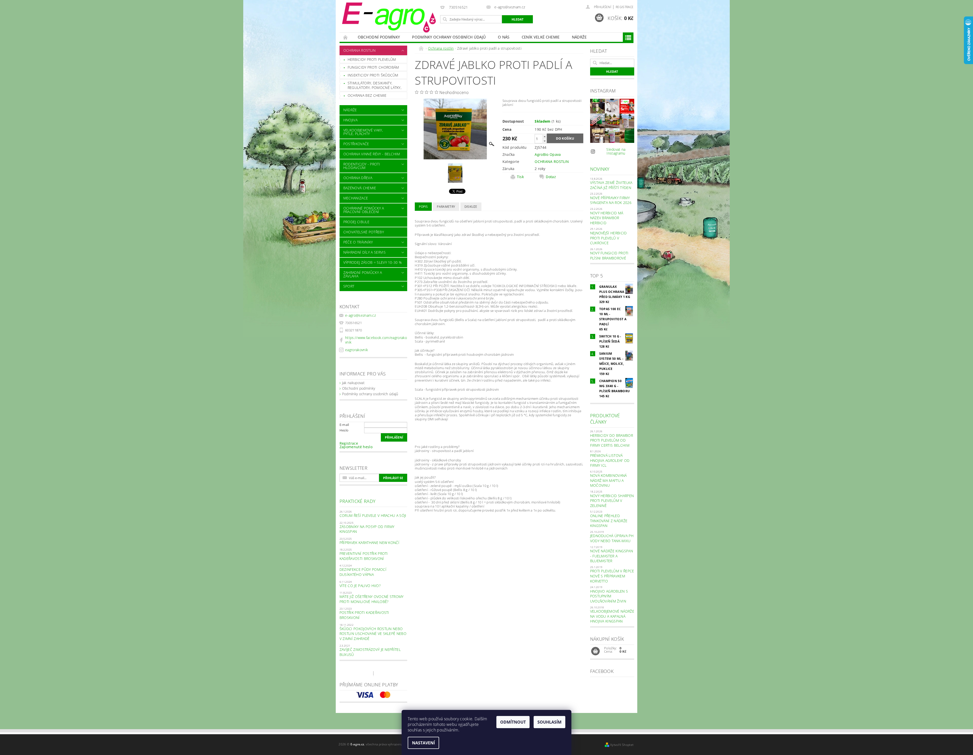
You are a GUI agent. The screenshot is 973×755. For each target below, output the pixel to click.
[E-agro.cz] (389, 17)
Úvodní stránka (346, 37)
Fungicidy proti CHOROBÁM (373, 67)
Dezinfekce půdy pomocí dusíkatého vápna (363, 572)
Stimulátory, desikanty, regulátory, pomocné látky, (374, 85)
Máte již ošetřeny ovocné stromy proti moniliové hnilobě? (372, 599)
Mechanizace (355, 198)
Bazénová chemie (359, 187)
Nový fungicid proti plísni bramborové (609, 255)
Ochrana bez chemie (367, 95)
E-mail (344, 424)
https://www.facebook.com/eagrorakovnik (376, 340)
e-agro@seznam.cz (360, 315)
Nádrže (579, 37)
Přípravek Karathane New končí (369, 542)
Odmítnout (513, 722)
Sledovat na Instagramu (616, 151)
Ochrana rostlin (359, 50)
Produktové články (605, 418)
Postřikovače (356, 143)
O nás (504, 37)
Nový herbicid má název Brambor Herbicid (606, 218)
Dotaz (551, 177)
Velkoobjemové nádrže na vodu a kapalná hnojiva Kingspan (612, 616)
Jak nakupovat (353, 382)
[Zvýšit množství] (544, 136)
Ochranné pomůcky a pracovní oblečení (363, 210)
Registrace (624, 7)
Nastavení (423, 743)
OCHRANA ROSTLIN (552, 161)
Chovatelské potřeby (363, 232)
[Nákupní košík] (595, 651)
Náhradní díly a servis (364, 252)
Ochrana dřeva (357, 177)
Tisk (520, 177)
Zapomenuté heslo (356, 446)
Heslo (344, 430)
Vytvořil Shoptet (621, 745)
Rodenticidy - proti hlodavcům (361, 166)
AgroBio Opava (548, 154)
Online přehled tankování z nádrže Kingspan (609, 520)
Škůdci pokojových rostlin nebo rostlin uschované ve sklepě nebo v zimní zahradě (373, 633)
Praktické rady (358, 501)
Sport (348, 286)
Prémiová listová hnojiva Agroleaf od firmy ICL (610, 460)
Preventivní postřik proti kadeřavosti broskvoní (364, 556)
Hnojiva (350, 120)
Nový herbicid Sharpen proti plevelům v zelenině (612, 500)
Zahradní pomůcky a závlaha (362, 274)
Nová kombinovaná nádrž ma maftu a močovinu (608, 480)
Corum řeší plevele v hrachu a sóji (373, 515)
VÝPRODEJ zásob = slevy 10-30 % (372, 262)
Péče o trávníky (358, 242)
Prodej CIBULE (356, 221)
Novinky (600, 169)
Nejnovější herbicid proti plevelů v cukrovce (608, 238)
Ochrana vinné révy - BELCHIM (371, 154)
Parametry (446, 206)
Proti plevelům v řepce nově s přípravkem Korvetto (612, 576)
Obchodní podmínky (379, 37)
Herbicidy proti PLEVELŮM (372, 59)
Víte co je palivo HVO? (360, 585)
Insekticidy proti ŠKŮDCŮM (373, 75)
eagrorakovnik (356, 349)
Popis (423, 206)
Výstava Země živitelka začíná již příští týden (611, 185)
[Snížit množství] (544, 141)
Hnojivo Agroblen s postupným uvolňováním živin (609, 596)
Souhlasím (549, 722)
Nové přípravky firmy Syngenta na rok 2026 (610, 200)
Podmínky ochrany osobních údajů (449, 37)
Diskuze (470, 206)
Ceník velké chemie (541, 37)
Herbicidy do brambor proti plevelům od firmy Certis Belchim (611, 440)
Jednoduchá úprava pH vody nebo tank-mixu (611, 538)
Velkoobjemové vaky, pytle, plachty (363, 132)
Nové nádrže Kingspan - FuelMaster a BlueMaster (611, 556)
